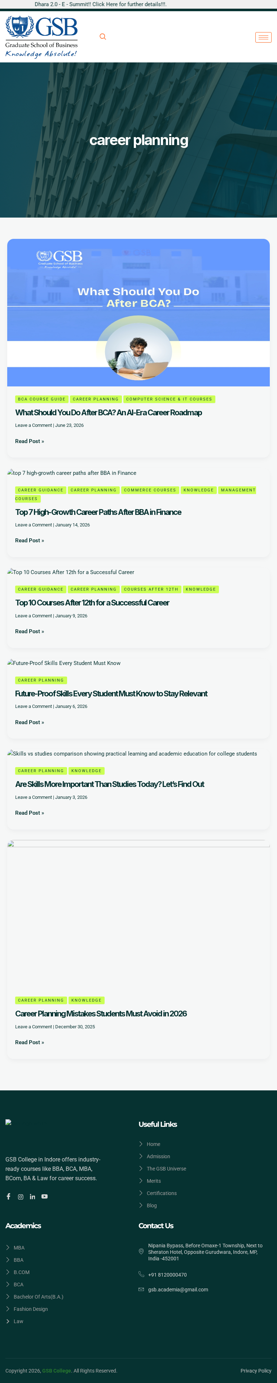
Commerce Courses (150, 490)
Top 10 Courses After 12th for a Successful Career (92, 602)
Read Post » (29, 441)
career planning (96, 399)
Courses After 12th (151, 589)
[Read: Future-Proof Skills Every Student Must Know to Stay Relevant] (63, 663)
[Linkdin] (34, 1196)
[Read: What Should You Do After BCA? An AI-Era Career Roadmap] (138, 312)
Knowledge (199, 490)
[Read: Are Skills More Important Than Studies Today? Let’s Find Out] (132, 753)
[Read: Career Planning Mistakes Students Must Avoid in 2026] (138, 913)
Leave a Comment (33, 425)
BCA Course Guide (42, 399)
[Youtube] (45, 1197)
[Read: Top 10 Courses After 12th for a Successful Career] (70, 572)
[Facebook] (9, 1197)
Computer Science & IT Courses (169, 399)
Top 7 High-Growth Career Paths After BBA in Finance (98, 512)
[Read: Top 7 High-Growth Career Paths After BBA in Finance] (71, 472)
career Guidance (40, 490)
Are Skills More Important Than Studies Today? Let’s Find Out (109, 784)
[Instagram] (22, 1196)
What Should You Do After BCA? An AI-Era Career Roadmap (108, 412)
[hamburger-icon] (263, 37)
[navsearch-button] (102, 37)
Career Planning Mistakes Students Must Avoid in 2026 (100, 1013)
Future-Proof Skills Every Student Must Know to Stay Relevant (111, 693)
